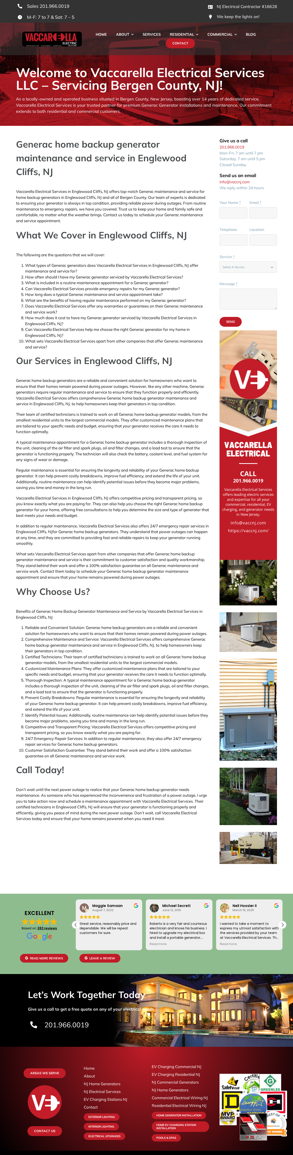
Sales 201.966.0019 (48, 6)
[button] (282, 924)
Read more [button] (158, 944)
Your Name (230, 202)
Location (257, 229)
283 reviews (47, 928)
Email (255, 202)
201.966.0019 (232, 147)
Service (227, 256)
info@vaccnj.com (235, 181)
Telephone (228, 229)
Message (229, 283)
